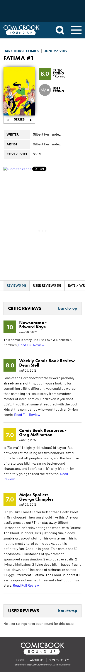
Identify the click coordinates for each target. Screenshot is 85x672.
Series (19, 119)
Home (20, 660)
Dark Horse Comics (21, 51)
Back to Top (67, 308)
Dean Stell (29, 365)
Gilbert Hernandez (47, 134)
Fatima (14, 58)
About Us (36, 660)
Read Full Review (31, 345)
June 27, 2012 (56, 51)
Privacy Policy (59, 660)
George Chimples (36, 499)
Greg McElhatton (35, 434)
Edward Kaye (32, 327)
